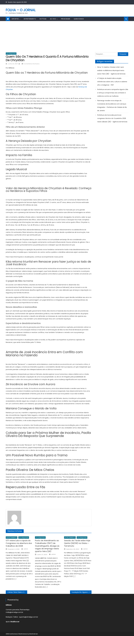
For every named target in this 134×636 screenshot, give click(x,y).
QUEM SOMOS (79, 19)
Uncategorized (11, 53)
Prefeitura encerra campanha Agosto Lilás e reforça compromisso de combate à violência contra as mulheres (112, 92)
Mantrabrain (33, 634)
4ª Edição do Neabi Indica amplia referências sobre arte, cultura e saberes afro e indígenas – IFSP (112, 81)
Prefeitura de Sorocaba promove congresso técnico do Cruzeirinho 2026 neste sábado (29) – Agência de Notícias (112, 118)
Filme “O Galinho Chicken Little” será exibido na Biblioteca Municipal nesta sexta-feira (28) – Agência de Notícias (111, 70)
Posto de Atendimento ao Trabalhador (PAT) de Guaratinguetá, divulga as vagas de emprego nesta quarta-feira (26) (47, 546)
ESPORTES (15, 19)
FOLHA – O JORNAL (21, 10)
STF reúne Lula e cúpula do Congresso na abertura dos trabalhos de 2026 (19, 543)
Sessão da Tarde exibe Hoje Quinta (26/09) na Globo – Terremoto (77, 543)
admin (26, 549)
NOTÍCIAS (43, 19)
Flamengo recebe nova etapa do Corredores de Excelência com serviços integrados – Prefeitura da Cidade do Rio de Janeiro (112, 106)
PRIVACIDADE (65, 19)
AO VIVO (53, 19)
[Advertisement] (67, 36)
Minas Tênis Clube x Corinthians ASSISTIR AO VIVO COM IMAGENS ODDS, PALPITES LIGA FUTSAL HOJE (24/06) (17, 592)
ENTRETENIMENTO (30, 19)
